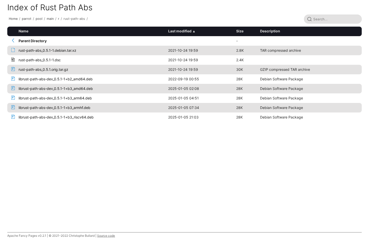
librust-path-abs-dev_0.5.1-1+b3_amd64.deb (56, 88)
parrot (26, 19)
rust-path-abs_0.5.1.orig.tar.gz (43, 69)
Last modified (180, 31)
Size (239, 31)
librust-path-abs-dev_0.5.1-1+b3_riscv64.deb (56, 117)
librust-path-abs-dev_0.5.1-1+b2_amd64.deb (56, 79)
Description (270, 31)
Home (13, 19)
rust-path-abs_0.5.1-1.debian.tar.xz (47, 50)
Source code (106, 235)
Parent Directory (33, 41)
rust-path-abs (74, 19)
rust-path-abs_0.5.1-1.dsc (40, 60)
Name (23, 31)
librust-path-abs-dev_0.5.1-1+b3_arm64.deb (55, 98)
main (50, 19)
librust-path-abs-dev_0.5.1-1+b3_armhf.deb (54, 107)
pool (39, 19)
